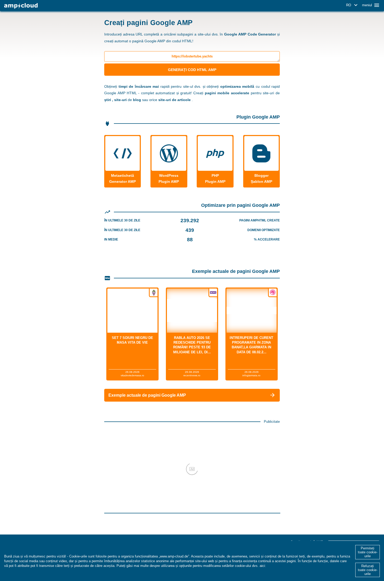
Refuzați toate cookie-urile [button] (367, 570)
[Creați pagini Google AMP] (21, 6)
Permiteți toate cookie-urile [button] (367, 552)
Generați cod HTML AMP (192, 70)
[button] (352, 5)
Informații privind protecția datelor (295, 566)
